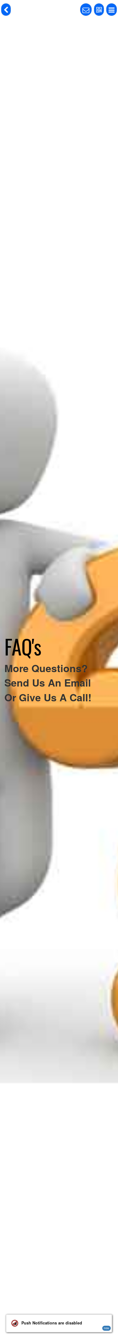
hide (106, 1328)
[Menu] (111, 9)
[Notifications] (86, 9)
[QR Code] (99, 9)
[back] (6, 9)
